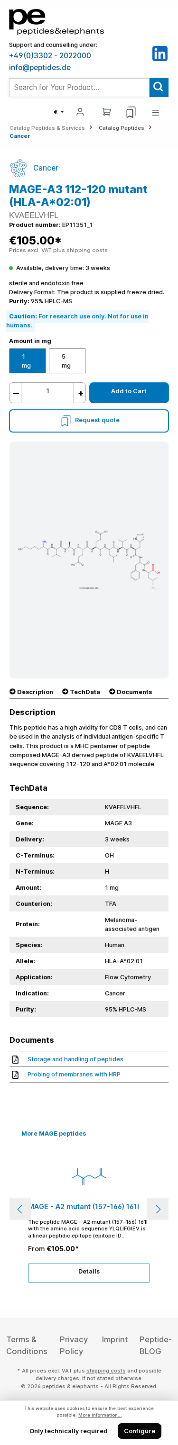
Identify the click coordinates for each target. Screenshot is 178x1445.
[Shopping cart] (106, 111)
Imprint (115, 1339)
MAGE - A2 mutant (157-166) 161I (83, 1206)
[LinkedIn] (159, 53)
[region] (89, 1209)
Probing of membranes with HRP (74, 1074)
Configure (139, 1431)
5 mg (66, 361)
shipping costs (106, 1370)
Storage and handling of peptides (75, 1059)
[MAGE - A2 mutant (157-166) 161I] (89, 1176)
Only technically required (68, 1431)
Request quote (97, 420)
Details (89, 1271)
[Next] (158, 1209)
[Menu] (155, 112)
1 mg (26, 361)
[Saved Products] (131, 112)
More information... (100, 1415)
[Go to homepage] (56, 21)
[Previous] (20, 1209)
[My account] (80, 111)
